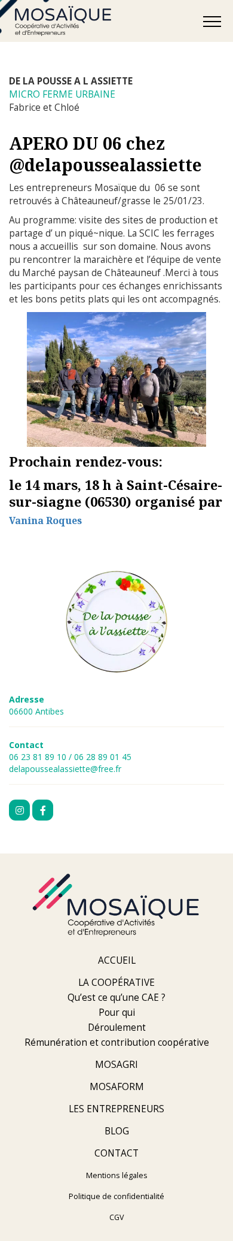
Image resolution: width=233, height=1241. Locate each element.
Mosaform (117, 1086)
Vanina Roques (45, 520)
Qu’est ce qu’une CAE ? (116, 997)
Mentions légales (117, 1175)
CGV (116, 1217)
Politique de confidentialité (116, 1196)
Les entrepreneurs (116, 1109)
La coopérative (116, 982)
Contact (116, 1153)
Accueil (117, 960)
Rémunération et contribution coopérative (116, 1042)
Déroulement (117, 1027)
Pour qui (117, 1012)
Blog (117, 1131)
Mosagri (116, 1064)
